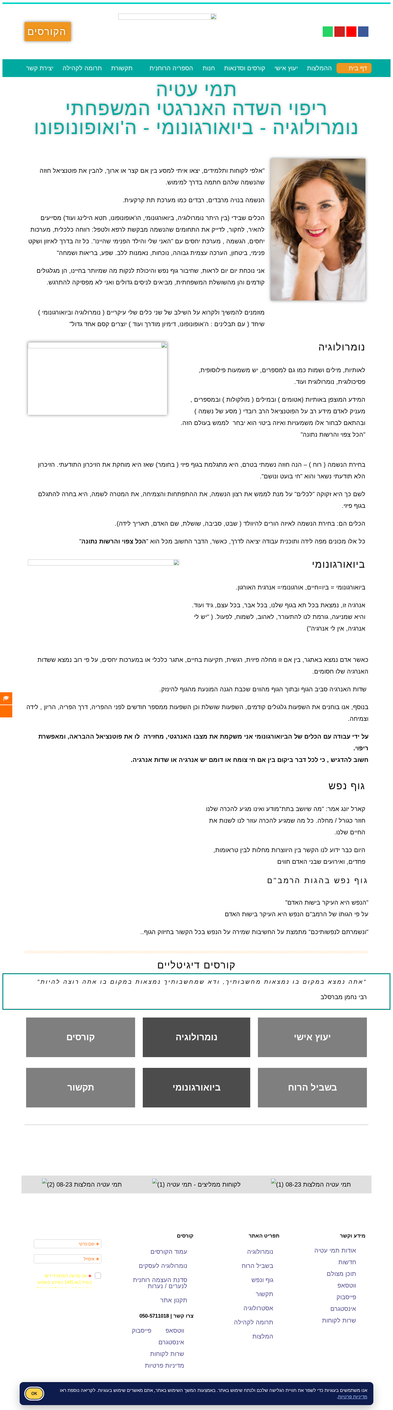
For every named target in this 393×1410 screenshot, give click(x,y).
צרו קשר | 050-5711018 (166, 1316)
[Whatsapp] (328, 31)
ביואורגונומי (197, 1087)
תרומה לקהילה (82, 68)
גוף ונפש (262, 1280)
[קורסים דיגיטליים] (10, 711)
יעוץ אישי (286, 68)
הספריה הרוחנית (171, 68)
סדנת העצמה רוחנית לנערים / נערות (160, 1283)
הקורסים (46, 31)
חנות (209, 68)
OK (34, 1393)
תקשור (80, 1087)
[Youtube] (339, 31)
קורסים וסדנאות (244, 68)
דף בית (358, 68)
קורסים (80, 1037)
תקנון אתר (173, 1300)
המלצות (262, 1336)
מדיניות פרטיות (352, 1396)
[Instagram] (351, 31)
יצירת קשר (39, 68)
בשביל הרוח (312, 1087)
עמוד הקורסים (168, 1251)
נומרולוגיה (197, 1037)
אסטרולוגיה (258, 1308)
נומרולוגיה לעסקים (163, 1265)
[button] (30, 1184)
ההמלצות (319, 68)
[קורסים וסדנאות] (10, 698)
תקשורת (122, 68)
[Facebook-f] (363, 31)
